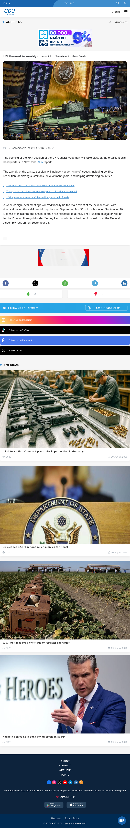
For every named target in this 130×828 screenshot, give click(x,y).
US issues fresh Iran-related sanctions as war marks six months (40, 185)
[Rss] (81, 782)
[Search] (118, 3)
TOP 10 (65, 774)
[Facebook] (49, 782)
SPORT (116, 12)
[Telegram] (70, 782)
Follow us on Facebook (20, 340)
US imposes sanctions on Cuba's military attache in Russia (37, 197)
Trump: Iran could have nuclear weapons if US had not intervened (41, 191)
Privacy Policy (72, 818)
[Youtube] (65, 782)
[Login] (125, 3)
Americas (121, 22)
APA (40, 162)
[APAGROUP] (65, 797)
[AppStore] (76, 805)
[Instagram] (54, 782)
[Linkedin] (76, 782)
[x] (60, 782)
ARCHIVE (65, 770)
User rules (56, 818)
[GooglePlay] (54, 805)
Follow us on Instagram (20, 320)
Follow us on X (16, 350)
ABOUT (65, 760)
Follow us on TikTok (19, 330)
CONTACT (65, 765)
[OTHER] (125, 12)
